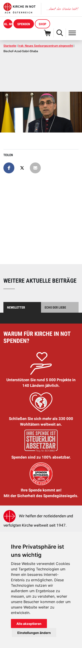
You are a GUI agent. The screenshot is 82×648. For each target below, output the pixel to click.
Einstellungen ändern (34, 633)
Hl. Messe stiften (8, 24)
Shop (42, 24)
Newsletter (16, 307)
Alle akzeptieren (28, 624)
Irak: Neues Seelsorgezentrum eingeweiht (45, 45)
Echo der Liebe (55, 307)
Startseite (9, 45)
